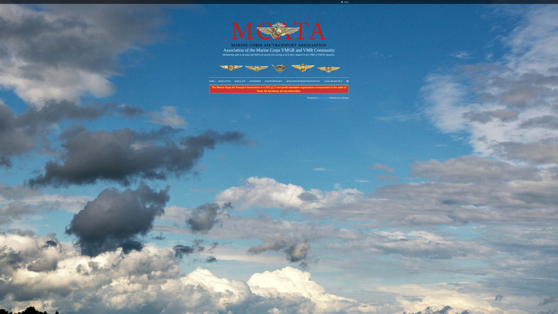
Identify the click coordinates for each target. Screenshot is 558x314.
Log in (346, 2)
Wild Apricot (323, 98)
